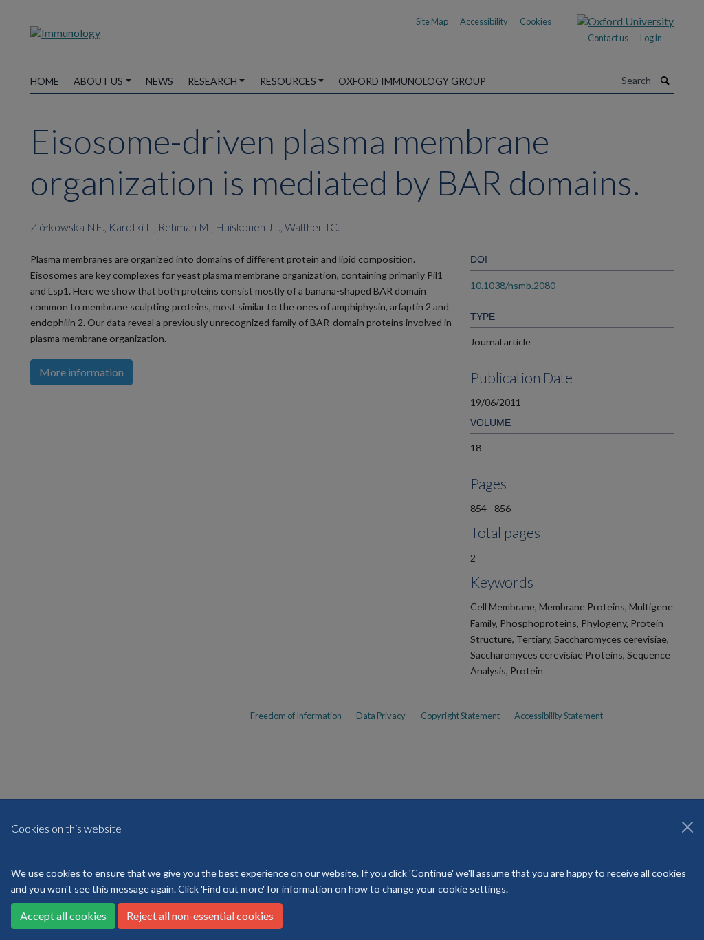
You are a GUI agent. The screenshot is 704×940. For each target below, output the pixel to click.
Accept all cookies (63, 915)
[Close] (687, 827)
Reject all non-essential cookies (200, 915)
